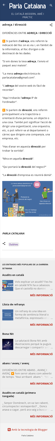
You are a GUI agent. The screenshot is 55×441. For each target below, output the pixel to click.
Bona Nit (8, 334)
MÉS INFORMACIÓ (41, 295)
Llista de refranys (13, 304)
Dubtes (13, 244)
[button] (51, 25)
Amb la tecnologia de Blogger (29, 429)
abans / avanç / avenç (15, 363)
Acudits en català (13, 275)
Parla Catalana (27, 6)
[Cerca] (51, 5)
